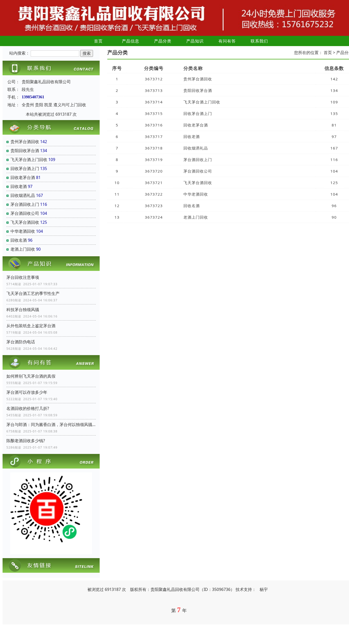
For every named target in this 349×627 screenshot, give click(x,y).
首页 (98, 41)
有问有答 (227, 41)
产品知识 (195, 41)
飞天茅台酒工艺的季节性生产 (33, 293)
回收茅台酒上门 (24, 168)
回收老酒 (18, 186)
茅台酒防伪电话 (20, 342)
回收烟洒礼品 (22, 195)
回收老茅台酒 (22, 177)
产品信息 (130, 41)
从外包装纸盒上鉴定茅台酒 (30, 325)
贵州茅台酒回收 (24, 141)
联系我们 (259, 41)
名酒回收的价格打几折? (27, 408)
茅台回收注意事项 (22, 277)
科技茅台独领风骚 (22, 309)
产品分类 (162, 41)
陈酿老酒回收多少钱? (25, 440)
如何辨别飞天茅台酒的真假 (30, 376)
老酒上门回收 (22, 249)
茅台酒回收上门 (24, 204)
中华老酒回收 (22, 231)
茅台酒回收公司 (24, 213)
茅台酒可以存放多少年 (26, 392)
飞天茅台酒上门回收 (28, 159)
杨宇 (264, 589)
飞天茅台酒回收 (24, 222)
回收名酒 (18, 240)
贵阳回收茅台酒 (24, 150)
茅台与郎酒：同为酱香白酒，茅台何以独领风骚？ (51, 424)
